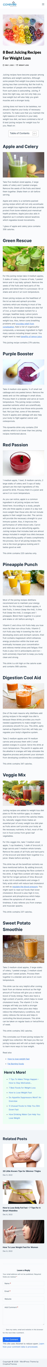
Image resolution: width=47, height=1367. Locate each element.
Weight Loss (24, 65)
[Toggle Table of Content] (33, 134)
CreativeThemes (10, 1364)
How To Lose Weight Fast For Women (20, 1247)
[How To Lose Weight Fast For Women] (23, 1231)
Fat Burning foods (16, 1063)
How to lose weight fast (19, 1059)
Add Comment (11, 1307)
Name (8, 1283)
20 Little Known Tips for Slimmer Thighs (22, 1171)
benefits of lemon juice (31, 336)
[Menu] (43, 4)
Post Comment (11, 1339)
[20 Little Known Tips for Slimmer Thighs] (23, 1155)
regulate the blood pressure (25, 886)
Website (8, 1299)
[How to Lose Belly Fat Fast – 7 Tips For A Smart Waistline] (23, 1192)
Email (7, 1291)
